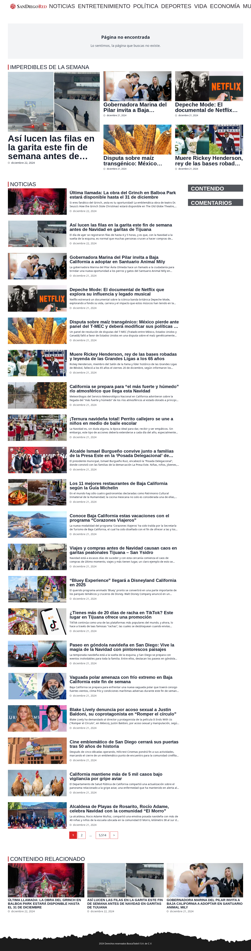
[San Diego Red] (28, 6)
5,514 (102, 835)
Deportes (176, 6)
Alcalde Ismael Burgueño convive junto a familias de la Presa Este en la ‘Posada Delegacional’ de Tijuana (122, 453)
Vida (200, 6)
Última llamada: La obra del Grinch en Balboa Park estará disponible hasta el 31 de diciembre (123, 195)
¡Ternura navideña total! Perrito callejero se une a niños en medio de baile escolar (121, 421)
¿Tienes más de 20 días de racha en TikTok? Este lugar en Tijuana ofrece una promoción (121, 615)
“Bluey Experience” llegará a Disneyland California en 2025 (123, 582)
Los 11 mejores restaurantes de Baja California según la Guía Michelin (118, 485)
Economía (225, 6)
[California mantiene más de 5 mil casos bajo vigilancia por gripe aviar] (37, 783)
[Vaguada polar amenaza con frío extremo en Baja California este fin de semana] (37, 686)
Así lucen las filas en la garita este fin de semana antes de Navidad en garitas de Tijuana (53, 147)
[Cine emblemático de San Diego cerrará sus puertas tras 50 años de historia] (37, 751)
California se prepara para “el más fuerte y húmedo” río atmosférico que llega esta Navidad (124, 388)
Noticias (62, 6)
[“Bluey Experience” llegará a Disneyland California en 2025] (37, 589)
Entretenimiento (104, 6)
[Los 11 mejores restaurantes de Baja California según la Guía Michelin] (37, 492)
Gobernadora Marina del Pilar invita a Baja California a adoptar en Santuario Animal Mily (135, 107)
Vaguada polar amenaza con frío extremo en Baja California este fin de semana (121, 679)
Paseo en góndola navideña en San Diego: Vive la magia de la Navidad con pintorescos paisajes (122, 647)
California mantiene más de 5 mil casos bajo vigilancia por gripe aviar (116, 776)
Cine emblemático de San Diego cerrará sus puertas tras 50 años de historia (124, 744)
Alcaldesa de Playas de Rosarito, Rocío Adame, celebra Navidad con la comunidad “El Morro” (119, 808)
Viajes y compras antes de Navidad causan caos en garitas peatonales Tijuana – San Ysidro (123, 550)
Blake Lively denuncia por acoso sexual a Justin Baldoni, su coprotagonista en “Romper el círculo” (123, 711)
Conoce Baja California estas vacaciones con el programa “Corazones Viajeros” (119, 518)
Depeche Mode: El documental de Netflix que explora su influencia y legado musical (208, 107)
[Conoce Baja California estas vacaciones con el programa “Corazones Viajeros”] (37, 524)
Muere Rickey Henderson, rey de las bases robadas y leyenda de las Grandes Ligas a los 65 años (209, 160)
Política (145, 6)
